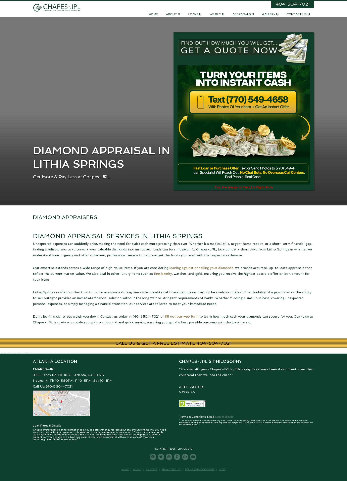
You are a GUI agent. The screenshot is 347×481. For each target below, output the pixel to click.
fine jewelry (163, 274)
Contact (151, 469)
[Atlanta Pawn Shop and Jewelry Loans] (57, 7)
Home (125, 469)
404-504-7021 (293, 4)
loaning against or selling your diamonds (201, 268)
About (137, 469)
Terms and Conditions (199, 469)
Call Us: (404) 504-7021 (53, 386)
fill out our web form (181, 316)
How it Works (224, 416)
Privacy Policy (171, 469)
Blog (222, 469)
